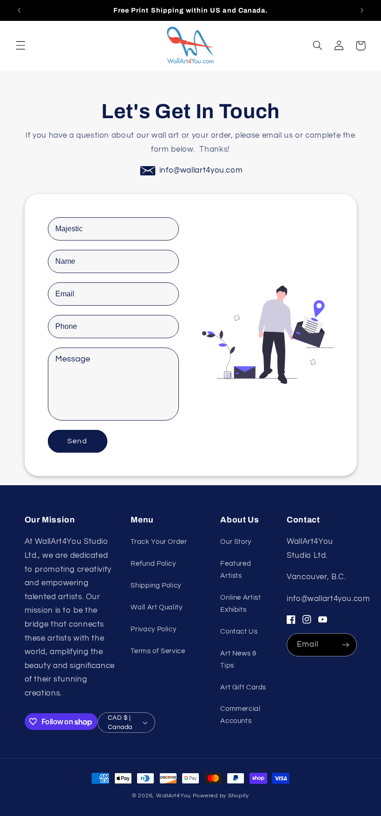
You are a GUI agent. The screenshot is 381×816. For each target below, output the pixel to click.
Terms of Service (158, 651)
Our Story (235, 541)
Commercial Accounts (240, 714)
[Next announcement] (362, 10)
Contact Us (238, 631)
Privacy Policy (153, 629)
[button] (20, 45)
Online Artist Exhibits (240, 603)
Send (77, 441)
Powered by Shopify (221, 795)
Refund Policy (153, 563)
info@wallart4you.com (201, 170)
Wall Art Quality (156, 607)
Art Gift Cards (243, 687)
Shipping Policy (156, 585)
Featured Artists (235, 569)
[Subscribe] (345, 644)
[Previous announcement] (19, 10)
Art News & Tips (238, 659)
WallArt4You (173, 795)
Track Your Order (159, 541)
